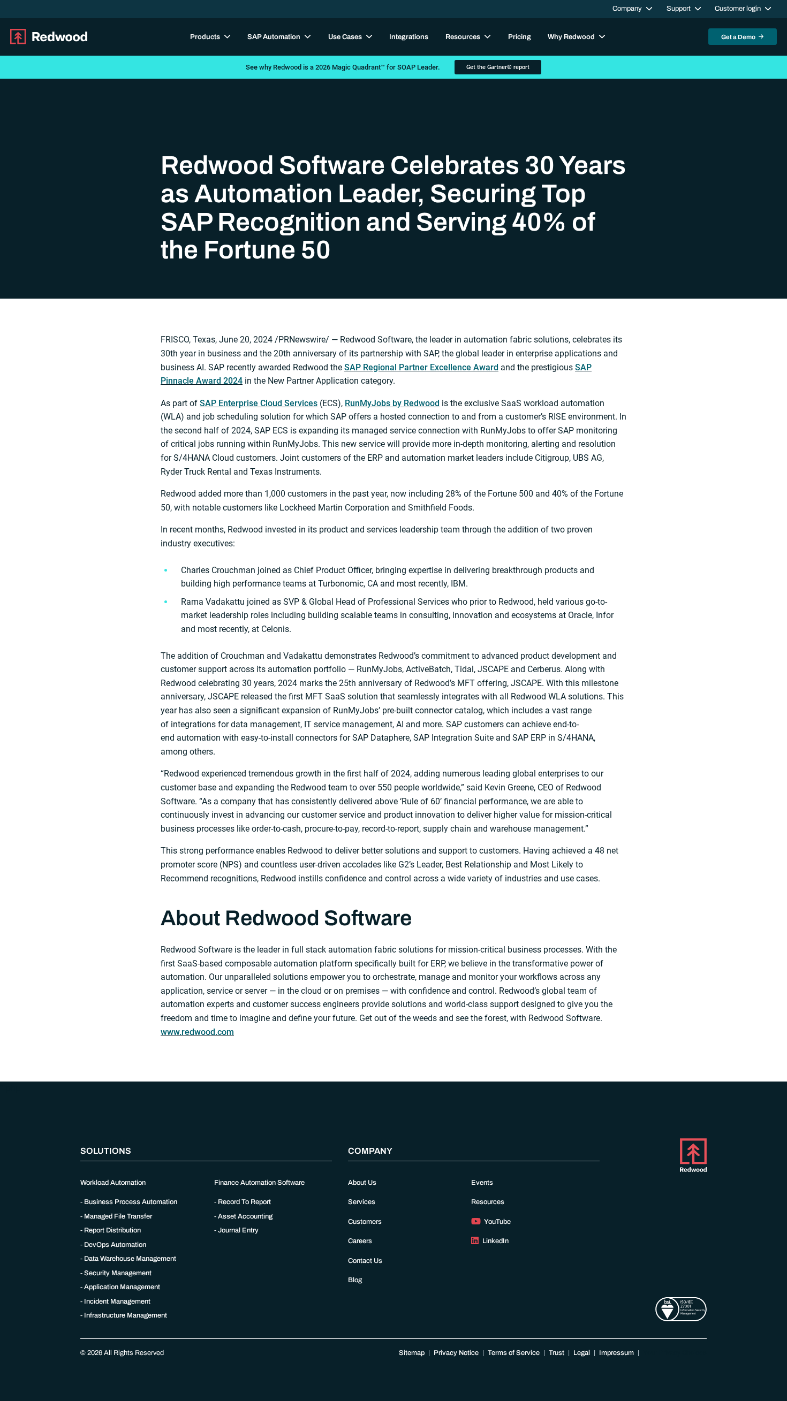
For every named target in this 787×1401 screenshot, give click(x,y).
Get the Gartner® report (497, 67)
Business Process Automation (130, 1202)
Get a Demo (738, 36)
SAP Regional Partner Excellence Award (421, 367)
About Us (362, 1182)
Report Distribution (112, 1230)
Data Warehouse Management (130, 1258)
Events (482, 1182)
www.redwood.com (197, 1032)
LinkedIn (495, 1241)
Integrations (408, 37)
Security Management (118, 1273)
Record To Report (244, 1202)
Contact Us (365, 1261)
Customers (365, 1221)
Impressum (616, 1353)
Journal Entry (238, 1230)
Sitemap (412, 1353)
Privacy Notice (456, 1353)
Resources (487, 1202)
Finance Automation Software (259, 1182)
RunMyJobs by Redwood (392, 403)
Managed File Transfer (118, 1216)
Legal (581, 1353)
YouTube (497, 1221)
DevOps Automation (115, 1244)
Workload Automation (113, 1182)
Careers (360, 1241)
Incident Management (117, 1301)
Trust (556, 1353)
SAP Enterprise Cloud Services (258, 403)
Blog (355, 1280)
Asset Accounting (245, 1216)
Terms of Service (514, 1353)
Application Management (122, 1287)
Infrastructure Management (125, 1315)
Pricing (519, 37)
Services (361, 1202)
